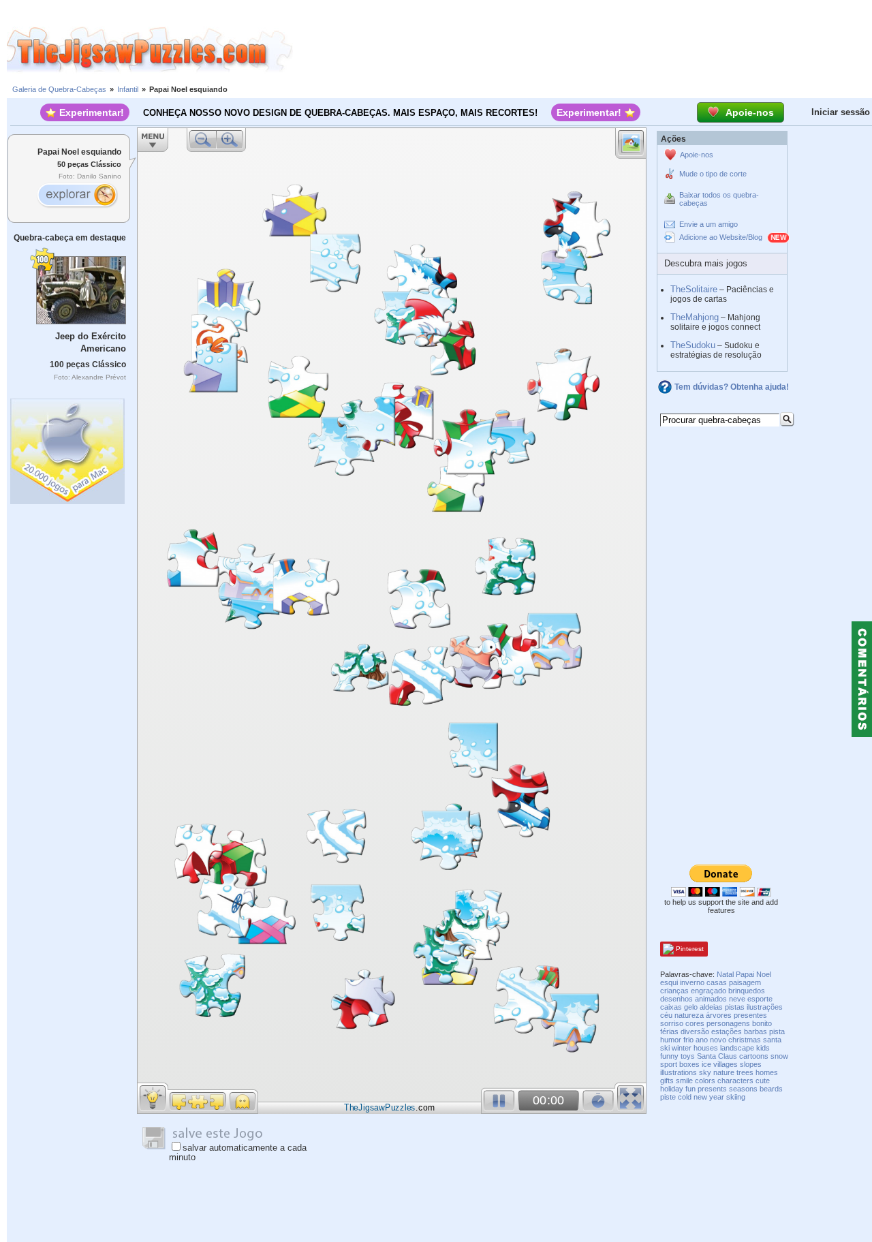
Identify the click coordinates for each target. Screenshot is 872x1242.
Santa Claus (717, 1056)
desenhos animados (693, 999)
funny (669, 1056)
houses (706, 1048)
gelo (691, 1007)
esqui (669, 982)
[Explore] (77, 196)
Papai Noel (753, 974)
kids (763, 1048)
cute (763, 1080)
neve (737, 999)
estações (726, 1031)
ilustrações (765, 1007)
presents (712, 1089)
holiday (671, 1089)
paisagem (745, 982)
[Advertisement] (582, 49)
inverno (692, 982)
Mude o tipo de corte (713, 174)
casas (716, 982)
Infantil (127, 89)
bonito (762, 1023)
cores (694, 1023)
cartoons (753, 1056)
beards (771, 1089)
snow (779, 1056)
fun (690, 1089)
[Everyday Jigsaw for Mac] (68, 448)
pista (777, 1031)
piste (668, 1097)
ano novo (711, 1040)
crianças (674, 991)
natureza (689, 1015)
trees (744, 1072)
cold (684, 1097)
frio (688, 1040)
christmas (744, 1040)
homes (767, 1072)
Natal (725, 974)
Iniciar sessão (840, 112)
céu (666, 1015)
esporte (760, 999)
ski (665, 1048)
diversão (695, 1031)
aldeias (711, 1007)
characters (735, 1080)
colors (705, 1080)
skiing (735, 1097)
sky (705, 1072)
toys (688, 1056)
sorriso (671, 1023)
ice (706, 1064)
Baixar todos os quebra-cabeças (719, 199)
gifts (667, 1080)
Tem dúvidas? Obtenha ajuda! (731, 387)
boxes (689, 1064)
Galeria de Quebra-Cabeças (59, 89)
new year (709, 1097)
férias (669, 1031)
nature (723, 1072)
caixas (671, 1007)
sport (668, 1064)
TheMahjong (694, 317)
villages (725, 1064)
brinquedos (746, 991)
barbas (755, 1031)
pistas (735, 1007)
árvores (719, 1015)
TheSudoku (692, 345)
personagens (728, 1023)
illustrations (678, 1072)
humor (670, 1040)
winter (681, 1048)
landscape (737, 1048)
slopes (751, 1064)
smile (684, 1080)
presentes (750, 1015)
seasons (743, 1089)
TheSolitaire (693, 289)
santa (772, 1040)
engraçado (708, 991)
